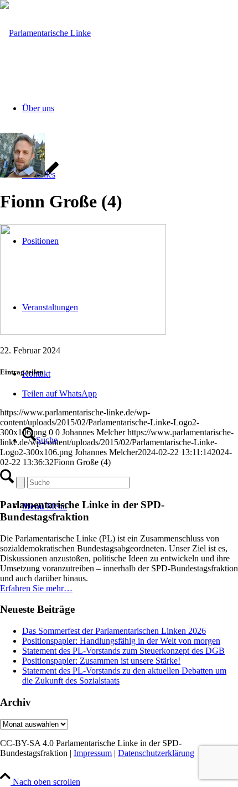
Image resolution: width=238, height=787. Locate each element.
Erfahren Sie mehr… (36, 588)
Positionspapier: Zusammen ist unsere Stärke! (101, 660)
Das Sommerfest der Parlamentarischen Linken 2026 (114, 630)
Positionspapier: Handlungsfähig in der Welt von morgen (121, 640)
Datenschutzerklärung (156, 753)
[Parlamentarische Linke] (45, 33)
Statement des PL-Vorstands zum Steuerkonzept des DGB (123, 650)
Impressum (93, 753)
